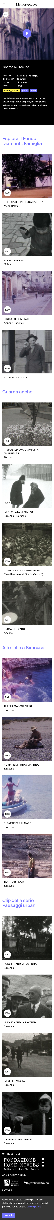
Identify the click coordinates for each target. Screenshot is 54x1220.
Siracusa (22, 82)
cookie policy (33, 1206)
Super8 (21, 79)
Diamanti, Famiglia (27, 75)
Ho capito (9, 1215)
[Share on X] (9, 118)
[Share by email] (18, 118)
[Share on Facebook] (5, 118)
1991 (19, 85)
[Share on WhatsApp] (14, 118)
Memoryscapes (26, 4)
